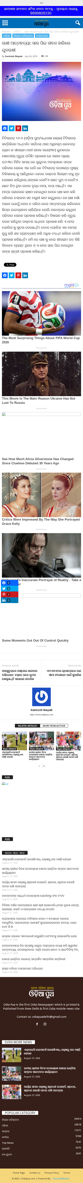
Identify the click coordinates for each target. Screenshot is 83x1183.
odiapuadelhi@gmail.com (49, 1016)
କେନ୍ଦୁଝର (7, 1154)
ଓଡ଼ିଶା (17, 31)
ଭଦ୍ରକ (5, 1131)
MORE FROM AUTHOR (54, 725)
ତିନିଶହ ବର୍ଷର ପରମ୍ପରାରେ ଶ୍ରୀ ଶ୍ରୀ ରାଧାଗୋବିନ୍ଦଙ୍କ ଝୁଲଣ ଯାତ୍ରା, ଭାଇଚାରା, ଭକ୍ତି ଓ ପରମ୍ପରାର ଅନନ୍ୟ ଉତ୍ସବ (40, 907)
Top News (8, 1142)
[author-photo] (41, 697)
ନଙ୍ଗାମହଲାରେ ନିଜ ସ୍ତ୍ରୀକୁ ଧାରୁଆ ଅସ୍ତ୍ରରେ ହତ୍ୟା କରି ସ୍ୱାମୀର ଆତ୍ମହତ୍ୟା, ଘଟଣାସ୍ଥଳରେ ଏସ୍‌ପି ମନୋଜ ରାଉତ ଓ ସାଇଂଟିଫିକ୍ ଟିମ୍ (40, 947)
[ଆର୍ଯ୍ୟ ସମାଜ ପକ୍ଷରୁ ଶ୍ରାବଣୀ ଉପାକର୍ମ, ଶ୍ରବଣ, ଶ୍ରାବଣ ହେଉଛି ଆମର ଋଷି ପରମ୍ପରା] (68, 741)
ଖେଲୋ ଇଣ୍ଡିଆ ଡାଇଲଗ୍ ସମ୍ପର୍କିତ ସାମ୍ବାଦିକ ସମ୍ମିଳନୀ (33, 959)
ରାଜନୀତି (6, 1148)
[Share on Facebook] (5, 128)
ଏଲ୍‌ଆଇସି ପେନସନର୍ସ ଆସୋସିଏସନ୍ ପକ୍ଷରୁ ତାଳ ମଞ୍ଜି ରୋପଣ (12, 754)
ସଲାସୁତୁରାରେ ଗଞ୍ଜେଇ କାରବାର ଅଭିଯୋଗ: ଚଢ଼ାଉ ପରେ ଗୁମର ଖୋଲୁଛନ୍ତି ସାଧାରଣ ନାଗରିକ (19, 675)
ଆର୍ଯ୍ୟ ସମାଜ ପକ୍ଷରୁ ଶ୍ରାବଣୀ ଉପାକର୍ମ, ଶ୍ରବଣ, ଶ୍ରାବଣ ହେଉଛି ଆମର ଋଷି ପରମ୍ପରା (67, 756)
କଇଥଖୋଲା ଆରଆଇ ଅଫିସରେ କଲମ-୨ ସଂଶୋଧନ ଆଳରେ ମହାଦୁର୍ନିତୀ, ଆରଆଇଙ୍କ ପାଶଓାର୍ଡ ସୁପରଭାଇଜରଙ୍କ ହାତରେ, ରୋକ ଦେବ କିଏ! (39, 922)
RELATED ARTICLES (27, 725)
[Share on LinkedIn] (25, 128)
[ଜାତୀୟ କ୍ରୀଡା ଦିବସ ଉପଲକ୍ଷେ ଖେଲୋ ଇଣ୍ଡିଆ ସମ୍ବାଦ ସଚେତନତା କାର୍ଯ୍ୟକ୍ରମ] (41, 741)
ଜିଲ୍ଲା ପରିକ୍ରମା (23, 36)
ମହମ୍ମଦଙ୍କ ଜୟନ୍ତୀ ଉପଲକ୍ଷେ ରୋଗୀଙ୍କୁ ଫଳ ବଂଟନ (33, 895)
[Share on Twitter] (11, 128)
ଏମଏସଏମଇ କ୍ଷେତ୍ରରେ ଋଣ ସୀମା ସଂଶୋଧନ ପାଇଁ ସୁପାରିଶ (64, 673)
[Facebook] (38, 1024)
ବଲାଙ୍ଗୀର (42, 36)
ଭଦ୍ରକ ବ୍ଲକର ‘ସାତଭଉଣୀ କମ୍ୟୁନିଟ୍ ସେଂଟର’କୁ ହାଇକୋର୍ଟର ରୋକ (39, 936)
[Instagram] (45, 1024)
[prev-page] (39, 766)
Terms (66, 1172)
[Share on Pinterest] (18, 128)
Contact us (34, 1172)
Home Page (19, 1172)
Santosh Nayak (13, 56)
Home (6, 31)
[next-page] (44, 766)
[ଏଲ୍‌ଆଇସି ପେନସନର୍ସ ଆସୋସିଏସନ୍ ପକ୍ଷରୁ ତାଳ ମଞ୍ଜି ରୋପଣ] (14, 741)
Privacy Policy (52, 1172)
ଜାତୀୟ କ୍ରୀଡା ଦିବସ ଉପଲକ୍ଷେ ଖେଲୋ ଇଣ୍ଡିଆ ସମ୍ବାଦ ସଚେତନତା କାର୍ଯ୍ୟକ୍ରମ (40, 755)
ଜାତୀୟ (5, 1137)
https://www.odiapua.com (41, 714)
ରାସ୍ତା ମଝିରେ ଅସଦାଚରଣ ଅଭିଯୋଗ (22, 968)
